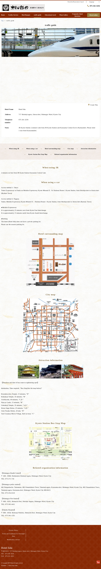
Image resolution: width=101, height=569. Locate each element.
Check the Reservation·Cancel (75, 2)
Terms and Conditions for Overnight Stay (13, 535)
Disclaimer (3, 565)
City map (71, 148)
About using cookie (12, 565)
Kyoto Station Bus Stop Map (37, 154)
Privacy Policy (13, 530)
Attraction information (88, 148)
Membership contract (13, 539)
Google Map (94, 105)
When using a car (32, 148)
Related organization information (66, 154)
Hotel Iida (6, 547)
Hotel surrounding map (52, 148)
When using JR (14, 148)
